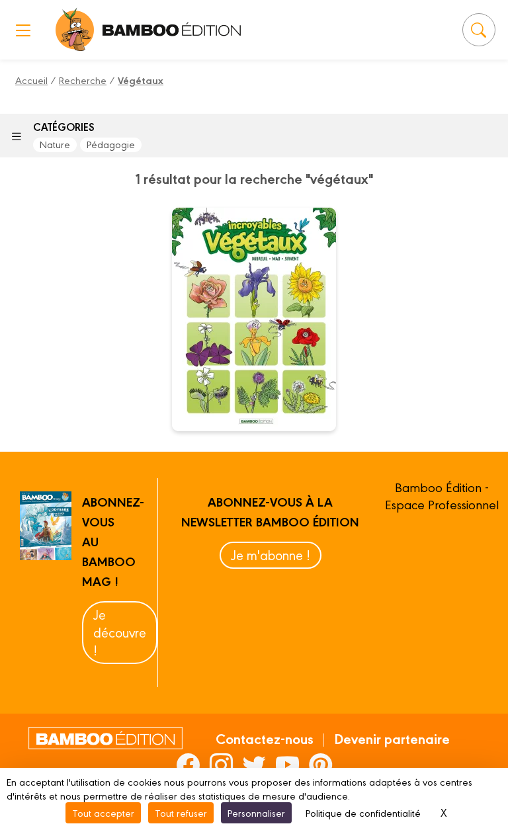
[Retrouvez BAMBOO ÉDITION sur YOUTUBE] (287, 764)
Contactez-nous (265, 738)
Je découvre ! (119, 632)
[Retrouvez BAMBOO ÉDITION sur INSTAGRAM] (221, 764)
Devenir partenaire (392, 738)
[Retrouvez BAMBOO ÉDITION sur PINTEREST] (320, 764)
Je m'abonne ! (270, 554)
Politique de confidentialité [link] (363, 812)
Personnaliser (256, 812)
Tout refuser (181, 812)
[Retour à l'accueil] (75, 29)
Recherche (82, 80)
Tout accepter (103, 812)
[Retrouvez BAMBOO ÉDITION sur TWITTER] (254, 764)
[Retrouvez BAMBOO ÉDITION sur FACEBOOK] (188, 764)
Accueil (31, 80)
